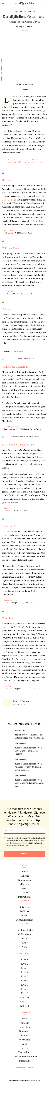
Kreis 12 (24, 1005)
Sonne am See (10, 526)
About (24, 1018)
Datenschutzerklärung (20, 843)
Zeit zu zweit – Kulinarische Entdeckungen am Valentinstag (29, 736)
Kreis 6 (24, 980)
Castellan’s (8, 686)
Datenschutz (24, 1052)
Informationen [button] (24, 1012)
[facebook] (15, 1073)
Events (24, 1035)
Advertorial (24, 30)
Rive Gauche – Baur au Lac (18, 444)
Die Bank (7, 180)
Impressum (24, 1060)
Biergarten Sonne (10, 600)
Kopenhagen (24, 879)
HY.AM (38, 1080)
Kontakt (24, 1022)
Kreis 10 (24, 997)
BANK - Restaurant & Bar (14, 230)
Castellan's (8, 618)
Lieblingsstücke (25, 930)
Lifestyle (24, 923)
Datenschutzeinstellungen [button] (24, 1056)
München (24, 884)
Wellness (24, 911)
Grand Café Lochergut (15, 366)
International (24, 896)
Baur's (6, 508)
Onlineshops (24, 934)
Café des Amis (10, 248)
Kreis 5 (24, 976)
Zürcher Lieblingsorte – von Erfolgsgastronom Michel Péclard (28, 750)
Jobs (24, 1043)
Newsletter (24, 1031)
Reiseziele (24, 907)
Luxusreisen (24, 900)
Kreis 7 (24, 984)
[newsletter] (33, 1073)
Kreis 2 (24, 963)
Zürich (24, 892)
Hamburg (24, 875)
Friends (24, 1048)
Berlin (24, 871)
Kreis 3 (24, 967)
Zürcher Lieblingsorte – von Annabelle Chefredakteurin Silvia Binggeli (28, 766)
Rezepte (24, 942)
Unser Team (24, 1027)
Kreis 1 (24, 959)
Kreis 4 (24, 972)
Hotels (24, 915)
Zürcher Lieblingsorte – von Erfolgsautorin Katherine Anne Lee (29, 782)
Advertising (24, 1039)
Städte (24, 865)
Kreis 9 (24, 993)
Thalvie (6, 309)
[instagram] (21, 1073)
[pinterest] (27, 1073)
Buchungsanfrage (24, 919)
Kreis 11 (24, 1001)
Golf (24, 938)
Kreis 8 (24, 989)
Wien (24, 888)
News (24, 946)
